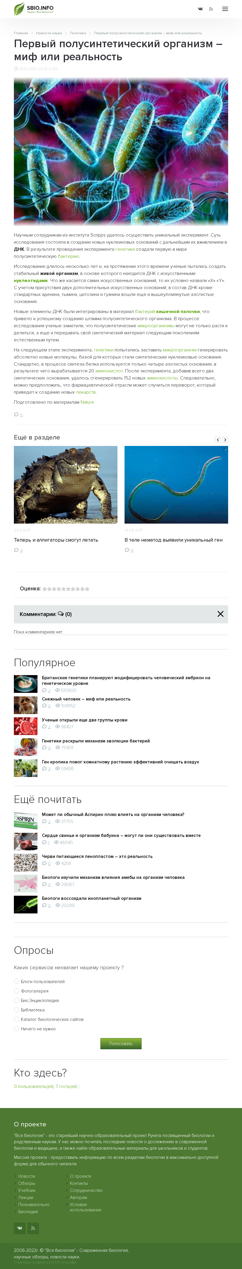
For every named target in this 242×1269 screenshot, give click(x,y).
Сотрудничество (86, 1190)
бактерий (145, 312)
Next (225, 440)
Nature (87, 402)
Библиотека (33, 1010)
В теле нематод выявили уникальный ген (174, 540)
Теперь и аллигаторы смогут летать (56, 540)
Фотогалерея (34, 991)
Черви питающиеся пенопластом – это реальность (97, 856)
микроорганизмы (156, 326)
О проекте (80, 1176)
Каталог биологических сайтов (52, 1019)
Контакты (79, 1183)
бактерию (68, 256)
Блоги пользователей (43, 981)
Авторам (78, 1197)
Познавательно (34, 1204)
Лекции (25, 1197)
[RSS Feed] (211, 9)
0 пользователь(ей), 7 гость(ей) (45, 1086)
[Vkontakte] (200, 9)
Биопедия (28, 1211)
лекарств (86, 392)
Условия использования (85, 1207)
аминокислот (109, 371)
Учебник (27, 1190)
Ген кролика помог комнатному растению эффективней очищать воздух (120, 762)
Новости (26, 1176)
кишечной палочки (178, 312)
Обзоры (26, 1183)
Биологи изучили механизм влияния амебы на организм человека (113, 877)
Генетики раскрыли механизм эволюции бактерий (96, 741)
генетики (125, 249)
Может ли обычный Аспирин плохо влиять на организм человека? (113, 814)
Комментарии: (46, 614)
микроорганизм (180, 350)
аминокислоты (162, 378)
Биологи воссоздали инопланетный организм (91, 898)
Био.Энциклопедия (40, 1000)
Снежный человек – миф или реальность (86, 699)
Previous (218, 440)
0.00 (53, 69)
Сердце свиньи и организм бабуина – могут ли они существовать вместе (121, 835)
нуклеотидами (31, 281)
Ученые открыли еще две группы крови (84, 720)
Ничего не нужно (38, 1029)
